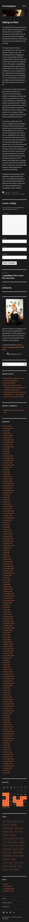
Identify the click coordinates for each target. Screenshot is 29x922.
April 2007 (7, 667)
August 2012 (8, 520)
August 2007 (8, 658)
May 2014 (7, 472)
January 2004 (8, 757)
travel (21, 863)
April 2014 (7, 474)
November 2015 (9, 442)
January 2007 (8, 674)
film (16, 832)
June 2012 (7, 525)
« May (4, 807)
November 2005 (9, 706)
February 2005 (8, 727)
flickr (4, 349)
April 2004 (7, 750)
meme (14, 842)
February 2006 (8, 699)
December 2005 (9, 704)
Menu (24, 6)
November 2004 (9, 734)
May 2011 (7, 554)
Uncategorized (6, 194)
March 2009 (8, 614)
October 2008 (8, 626)
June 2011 (7, 552)
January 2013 (8, 509)
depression (15, 194)
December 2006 (9, 676)
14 (14, 798)
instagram (10, 347)
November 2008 (9, 623)
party (21, 845)
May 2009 (7, 610)
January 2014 (8, 481)
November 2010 (9, 568)
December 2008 (9, 621)
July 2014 (6, 470)
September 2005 (9, 711)
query (5, 852)
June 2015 (7, 451)
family (11, 832)
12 (7, 798)
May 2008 (7, 637)
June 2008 (7, 635)
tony (15, 863)
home (4, 898)
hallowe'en (12, 835)
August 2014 (8, 467)
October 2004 (8, 736)
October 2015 (8, 444)
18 (4, 801)
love (4, 842)
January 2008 (8, 646)
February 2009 (8, 616)
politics (21, 849)
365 (4, 821)
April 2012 (7, 529)
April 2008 (7, 639)
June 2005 (7, 717)
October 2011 (8, 543)
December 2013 (9, 483)
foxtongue (7, 192)
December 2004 (9, 731)
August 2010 (8, 575)
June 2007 (7, 662)
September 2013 (9, 490)
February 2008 (8, 644)
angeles (9, 821)
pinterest (18, 347)
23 (21, 801)
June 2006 (7, 690)
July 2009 (7, 605)
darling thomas (8, 828)
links (21, 838)
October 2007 (8, 653)
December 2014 (9, 458)
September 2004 (9, 738)
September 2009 (9, 600)
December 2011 (8, 538)
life (18, 838)
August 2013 (8, 492)
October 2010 (8, 571)
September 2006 (9, 683)
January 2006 (8, 701)
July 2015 (6, 449)
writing (5, 869)
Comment (6, 213)
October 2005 (8, 708)
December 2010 (9, 566)
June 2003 (7, 773)
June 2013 (7, 497)
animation (17, 821)
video (19, 866)
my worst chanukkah (11, 380)
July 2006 (7, 688)
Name (4, 238)
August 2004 (8, 740)
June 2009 (7, 607)
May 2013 (7, 499)
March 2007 (8, 669)
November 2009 (9, 596)
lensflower (5, 906)
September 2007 (9, 655)
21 (14, 801)
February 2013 (8, 506)
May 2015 (7, 453)
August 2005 (8, 713)
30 (21, 804)
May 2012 (7, 527)
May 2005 (7, 720)
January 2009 (8, 619)
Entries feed (8, 886)
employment (19, 828)
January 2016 (8, 437)
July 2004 (7, 743)
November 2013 (9, 486)
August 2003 (8, 768)
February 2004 (8, 754)
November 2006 (9, 678)
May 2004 (7, 747)
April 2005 (7, 722)
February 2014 (8, 479)
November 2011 (8, 541)
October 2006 (8, 681)
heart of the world (9, 838)
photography (7, 849)
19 (7, 801)
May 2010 (7, 582)
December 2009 (9, 593)
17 (25, 798)
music (11, 845)
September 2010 (9, 573)
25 (4, 804)
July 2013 (6, 495)
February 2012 (8, 534)
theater (13, 859)
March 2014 (7, 476)
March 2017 (7, 426)
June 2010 (7, 580)
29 (18, 804)
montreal (22, 842)
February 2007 (8, 672)
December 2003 (9, 759)
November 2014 (9, 460)
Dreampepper (9, 6)
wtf (10, 869)
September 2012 (9, 518)
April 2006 (7, 695)
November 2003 (9, 761)
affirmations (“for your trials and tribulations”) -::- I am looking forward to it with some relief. (14, 394)
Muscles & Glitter (9, 383)
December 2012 (9, 511)
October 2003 (8, 763)
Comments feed (9, 888)
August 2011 (7, 548)
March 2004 (8, 752)
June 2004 (7, 745)
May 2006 (7, 692)
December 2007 (9, 649)
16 (21, 798)
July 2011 (6, 550)
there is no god (8, 863)
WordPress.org (9, 891)
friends (5, 835)
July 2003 (7, 770)
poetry (15, 849)
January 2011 (8, 564)
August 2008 (8, 630)
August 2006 (8, 685)
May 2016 (7, 430)
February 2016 (8, 435)
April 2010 (7, 584)
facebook (20, 345)
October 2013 (8, 488)
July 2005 (7, 715)
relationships (7, 856)
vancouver (12, 866)
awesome (6, 825)
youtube (16, 869)
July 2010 (7, 577)
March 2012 (7, 532)
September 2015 (9, 447)
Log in (6, 884)
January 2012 (8, 536)
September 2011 (9, 545)
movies (5, 845)
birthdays (14, 825)
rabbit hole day (18, 852)
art (23, 821)
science (15, 856)
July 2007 (7, 660)
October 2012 (8, 515)
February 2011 (8, 561)
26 (7, 804)
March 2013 (7, 504)
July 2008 (7, 633)
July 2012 (6, 522)
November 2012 (9, 513)
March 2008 (8, 642)
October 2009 (8, 598)
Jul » (8, 807)
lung (9, 842)
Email (4, 246)
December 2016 (9, 428)
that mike (6, 859)
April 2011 (7, 557)
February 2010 (8, 589)
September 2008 (9, 628)
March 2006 (8, 697)
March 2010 (7, 587)
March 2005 (8, 724)
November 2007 (9, 651)
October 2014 (8, 463)
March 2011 (7, 559)
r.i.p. (10, 852)
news (16, 845)
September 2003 (9, 766)
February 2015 (8, 456)
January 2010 (8, 591)
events (5, 832)
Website (5, 254)
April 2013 (7, 502)
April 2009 (7, 612)
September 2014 (9, 465)
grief (19, 194)
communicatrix (7, 902)
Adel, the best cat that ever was (14, 378)
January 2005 (8, 729)
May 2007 (7, 665)
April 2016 (7, 433)
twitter (4, 347)
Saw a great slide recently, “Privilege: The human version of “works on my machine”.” (14, 387)
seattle (23, 194)
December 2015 (8, 440)
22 (18, 801)
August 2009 (8, 603)
